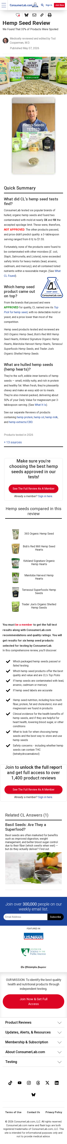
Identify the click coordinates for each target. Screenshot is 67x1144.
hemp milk (51, 417)
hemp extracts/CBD (20, 422)
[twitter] (47, 1082)
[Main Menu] (4, 5)
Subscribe (55, 917)
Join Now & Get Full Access (33, 1001)
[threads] (38, 1082)
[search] (42, 5)
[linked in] (57, 1082)
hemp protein (25, 417)
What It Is (40, 404)
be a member (23, 624)
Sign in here (45, 496)
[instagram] (29, 1082)
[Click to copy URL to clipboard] (42, 15)
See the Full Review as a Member (33, 488)
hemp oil (39, 417)
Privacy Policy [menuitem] (54, 1112)
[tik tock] (10, 1082)
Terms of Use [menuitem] (13, 1112)
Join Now (59, 5)
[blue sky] (33, 1094)
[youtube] (19, 1082)
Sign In (49, 5)
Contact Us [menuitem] (33, 1112)
